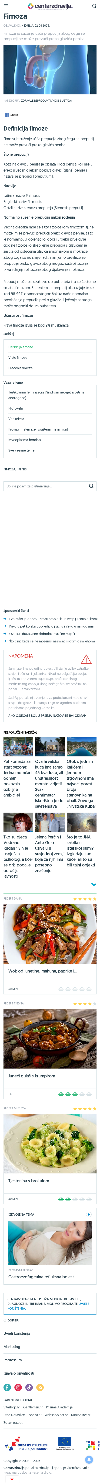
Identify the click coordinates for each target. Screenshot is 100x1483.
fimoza (9, 469)
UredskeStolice (14, 1415)
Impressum (12, 1360)
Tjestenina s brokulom (28, 1180)
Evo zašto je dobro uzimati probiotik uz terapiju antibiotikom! (53, 619)
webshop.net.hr (56, 1415)
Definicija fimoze (20, 347)
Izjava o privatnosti (18, 1373)
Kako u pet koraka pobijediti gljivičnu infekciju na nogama (51, 626)
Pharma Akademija (59, 1407)
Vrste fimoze (17, 357)
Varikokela (16, 419)
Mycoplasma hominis (24, 440)
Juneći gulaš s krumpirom (31, 1076)
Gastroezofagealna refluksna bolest (41, 1277)
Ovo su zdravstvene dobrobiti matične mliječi (42, 634)
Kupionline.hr (80, 1415)
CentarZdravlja (50, 6)
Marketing (11, 1346)
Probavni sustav (20, 1270)
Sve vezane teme (21, 450)
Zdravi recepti (13, 1423)
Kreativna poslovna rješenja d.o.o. (27, 1472)
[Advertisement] (50, 545)
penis (22, 469)
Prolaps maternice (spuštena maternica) (38, 429)
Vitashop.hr (11, 1407)
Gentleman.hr (33, 1407)
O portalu (11, 1320)
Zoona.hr (34, 1415)
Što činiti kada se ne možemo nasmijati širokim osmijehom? (52, 641)
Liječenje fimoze (20, 368)
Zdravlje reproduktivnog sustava (46, 100)
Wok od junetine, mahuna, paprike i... (42, 971)
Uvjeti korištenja (16, 1333)
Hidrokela (15, 408)
